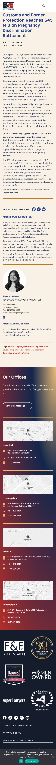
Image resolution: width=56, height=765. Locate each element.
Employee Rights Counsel (19, 725)
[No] (52, 757)
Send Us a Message (15, 405)
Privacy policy (32, 761)
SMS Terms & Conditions (18, 740)
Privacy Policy (12, 733)
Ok (21, 761)
